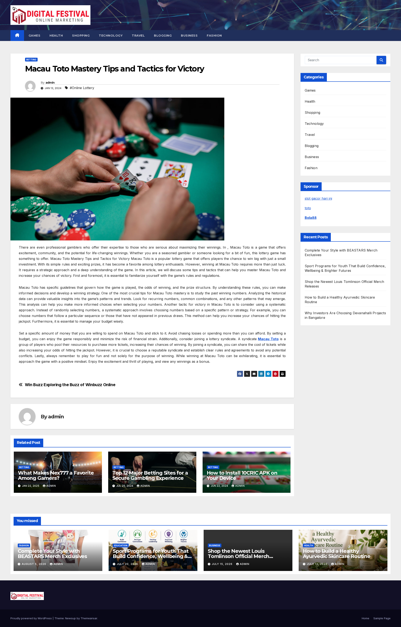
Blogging (163, 35)
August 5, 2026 (34, 564)
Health (56, 35)
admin (50, 82)
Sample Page (382, 618)
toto (308, 208)
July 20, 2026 (128, 564)
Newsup (70, 618)
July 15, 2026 (222, 564)
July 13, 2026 (317, 564)
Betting (31, 59)
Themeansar (89, 618)
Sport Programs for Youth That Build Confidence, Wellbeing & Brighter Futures (150, 556)
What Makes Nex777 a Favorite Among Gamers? (56, 475)
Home (365, 618)
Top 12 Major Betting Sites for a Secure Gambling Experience (150, 475)
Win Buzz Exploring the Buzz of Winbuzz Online (70, 384)
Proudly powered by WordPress (31, 618)
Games (35, 35)
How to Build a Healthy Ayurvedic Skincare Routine (336, 553)
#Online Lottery (82, 88)
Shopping (81, 35)
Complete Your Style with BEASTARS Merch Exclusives (52, 553)
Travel (138, 35)
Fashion (214, 35)
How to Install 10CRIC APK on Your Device (242, 475)
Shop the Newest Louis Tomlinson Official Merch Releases (238, 556)
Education (120, 545)
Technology (111, 35)
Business (189, 35)
